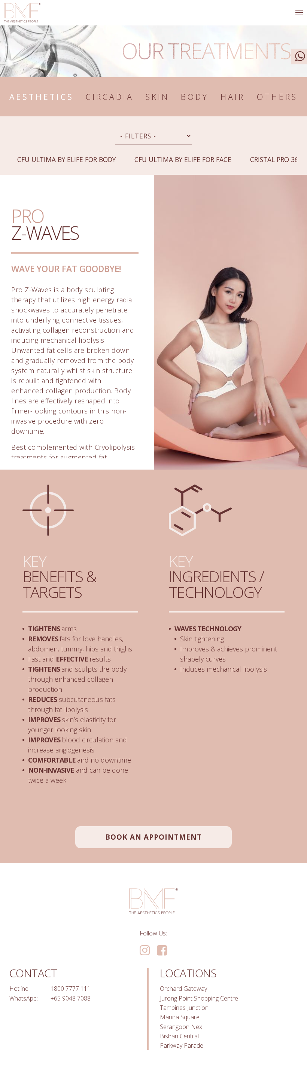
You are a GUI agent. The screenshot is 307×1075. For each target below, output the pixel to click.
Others (277, 97)
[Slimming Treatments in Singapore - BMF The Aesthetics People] (22, 12)
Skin (157, 97)
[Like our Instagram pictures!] (145, 950)
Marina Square (180, 1017)
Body (195, 97)
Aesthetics (41, 97)
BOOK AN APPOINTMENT (153, 837)
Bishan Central (179, 1036)
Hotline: (19, 988)
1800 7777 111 (71, 988)
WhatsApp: (23, 998)
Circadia (110, 97)
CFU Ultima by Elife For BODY (66, 159)
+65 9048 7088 (71, 998)
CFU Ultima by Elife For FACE (182, 159)
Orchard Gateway (183, 988)
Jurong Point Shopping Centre (199, 998)
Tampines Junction (184, 1008)
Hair (233, 97)
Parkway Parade (181, 1045)
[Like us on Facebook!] (162, 950)
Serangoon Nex (181, 1027)
